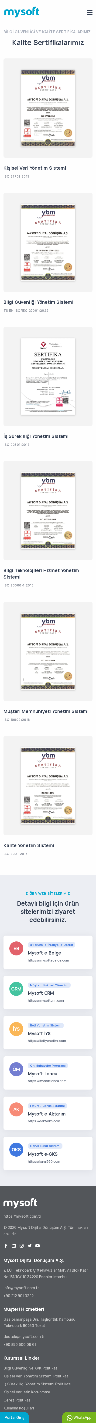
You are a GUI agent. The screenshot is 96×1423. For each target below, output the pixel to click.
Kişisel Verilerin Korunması (26, 1391)
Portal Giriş (14, 1417)
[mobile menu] (90, 12)
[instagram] (21, 1246)
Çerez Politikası (17, 1400)
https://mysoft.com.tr (22, 1216)
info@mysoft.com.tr (21, 1287)
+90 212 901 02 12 (18, 1295)
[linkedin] (13, 1246)
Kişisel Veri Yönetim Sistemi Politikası (36, 1376)
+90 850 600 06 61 (19, 1344)
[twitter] (29, 1246)
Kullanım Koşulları (18, 1408)
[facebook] (5, 1246)
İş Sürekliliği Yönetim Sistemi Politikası (37, 1384)
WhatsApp (81, 1417)
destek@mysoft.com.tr (24, 1336)
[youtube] (37, 1246)
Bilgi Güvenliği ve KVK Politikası (30, 1368)
